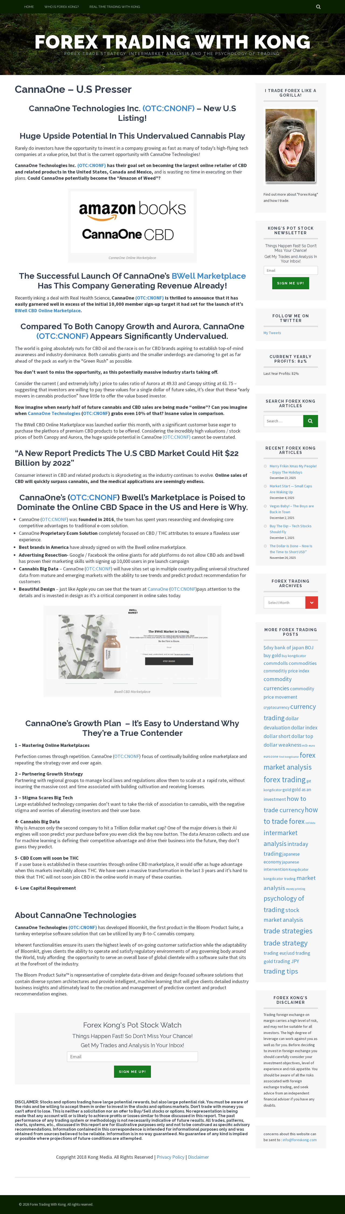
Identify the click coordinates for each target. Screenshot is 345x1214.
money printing (295, 889)
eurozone (271, 756)
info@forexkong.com (300, 1139)
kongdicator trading (280, 878)
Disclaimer (198, 1157)
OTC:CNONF (95, 413)
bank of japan (289, 647)
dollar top (302, 736)
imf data (310, 823)
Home (29, 7)
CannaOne (158, 589)
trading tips (281, 971)
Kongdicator (299, 869)
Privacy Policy (170, 1157)
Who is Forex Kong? (61, 7)
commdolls (276, 663)
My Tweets (272, 332)
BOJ (309, 647)
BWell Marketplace (209, 276)
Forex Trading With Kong (172, 42)
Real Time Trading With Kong (114, 7)
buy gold (272, 655)
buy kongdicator (294, 656)
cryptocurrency (276, 707)
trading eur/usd (279, 953)
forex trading (285, 779)
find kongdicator (289, 757)
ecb (305, 745)
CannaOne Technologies (54, 413)
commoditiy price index (286, 671)
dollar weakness (282, 744)
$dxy (269, 647)
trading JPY (286, 961)
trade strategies (288, 931)
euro (312, 745)
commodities (303, 663)
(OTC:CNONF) (169, 108)
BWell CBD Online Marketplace (48, 310)
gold (286, 789)
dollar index (304, 727)
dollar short (277, 736)
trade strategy (286, 943)
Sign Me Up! (132, 1072)
